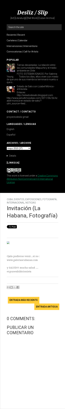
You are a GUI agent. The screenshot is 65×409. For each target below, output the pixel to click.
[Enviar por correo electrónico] (8, 287)
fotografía (49, 199)
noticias (31, 202)
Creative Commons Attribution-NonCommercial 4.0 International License (32, 179)
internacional (15, 202)
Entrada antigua (47, 306)
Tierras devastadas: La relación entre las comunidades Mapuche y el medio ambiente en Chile (36, 68)
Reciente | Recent (16, 35)
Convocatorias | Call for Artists (22, 51)
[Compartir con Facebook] (18, 287)
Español (11, 134)
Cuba (10, 199)
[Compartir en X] (14, 287)
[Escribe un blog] (11, 287)
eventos (19, 199)
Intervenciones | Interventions (22, 46)
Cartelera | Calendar (17, 40)
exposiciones (33, 199)
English (10, 129)
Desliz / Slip (32, 12)
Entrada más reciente (24, 300)
